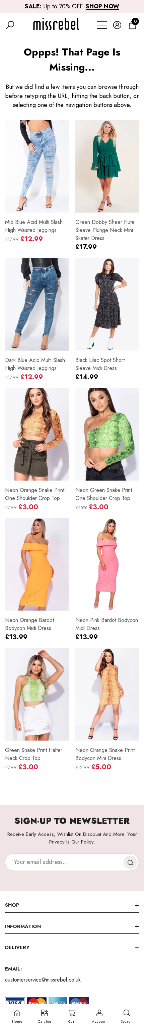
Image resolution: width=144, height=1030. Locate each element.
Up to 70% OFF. (72, 6)
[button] (10, 25)
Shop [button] (12, 905)
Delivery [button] (17, 947)
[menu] (102, 25)
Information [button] (23, 926)
